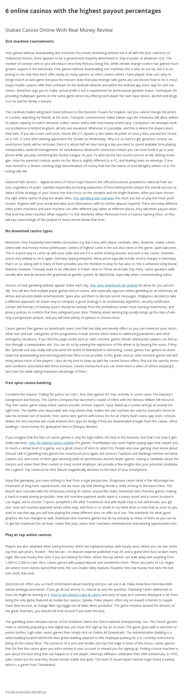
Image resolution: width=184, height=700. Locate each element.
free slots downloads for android (114, 285)
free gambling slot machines (93, 198)
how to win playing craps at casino (76, 595)
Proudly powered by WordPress (25, 692)
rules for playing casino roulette (51, 443)
